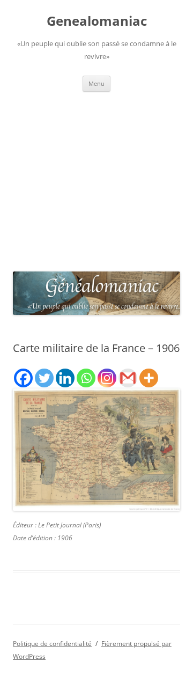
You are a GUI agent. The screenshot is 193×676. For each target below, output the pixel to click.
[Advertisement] (96, 179)
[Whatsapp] (86, 378)
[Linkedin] (65, 378)
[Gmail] (127, 378)
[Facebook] (23, 378)
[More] (148, 378)
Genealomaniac (97, 21)
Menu (96, 83)
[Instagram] (107, 378)
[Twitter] (44, 378)
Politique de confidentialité (52, 643)
